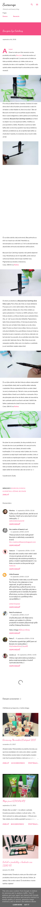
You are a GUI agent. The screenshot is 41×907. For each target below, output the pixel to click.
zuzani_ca (12, 655)
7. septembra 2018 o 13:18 (26, 550)
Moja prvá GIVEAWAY (14, 800)
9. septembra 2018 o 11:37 (20, 615)
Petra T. (11, 638)
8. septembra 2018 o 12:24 (20, 577)
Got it (26, 905)
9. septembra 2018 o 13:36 (25, 638)
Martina (12, 510)
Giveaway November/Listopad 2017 (19, 739)
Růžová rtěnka (24, 630)
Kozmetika (7, 491)
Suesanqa (9, 4)
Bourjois (19, 55)
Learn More (17, 905)
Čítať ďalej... (33, 763)
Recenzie (16, 16)
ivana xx (12, 550)
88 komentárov (17, 824)
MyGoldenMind (15, 646)
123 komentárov (18, 763)
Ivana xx (12, 566)
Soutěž (25, 646)
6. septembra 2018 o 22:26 (25, 510)
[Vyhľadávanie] (32, 4)
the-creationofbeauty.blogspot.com (22, 542)
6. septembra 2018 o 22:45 (20, 532)
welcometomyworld (16, 521)
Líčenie (15, 491)
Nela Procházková (15, 612)
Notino (16, 265)
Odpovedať (14, 524)
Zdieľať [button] (6, 494)
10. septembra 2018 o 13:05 (26, 655)
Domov (5, 16)
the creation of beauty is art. (18, 529)
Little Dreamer (14, 574)
